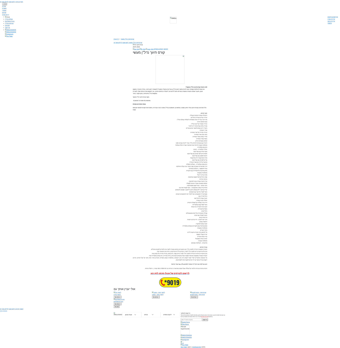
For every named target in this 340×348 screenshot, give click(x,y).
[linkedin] (8, 36)
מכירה (4, 6)
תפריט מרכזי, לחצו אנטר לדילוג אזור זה (11, 2)
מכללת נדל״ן (9, 19)
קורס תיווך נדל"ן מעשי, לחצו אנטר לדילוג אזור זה (128, 43)
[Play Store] (185, 324)
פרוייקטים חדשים (333, 17)
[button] (10, 17)
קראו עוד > (117, 297)
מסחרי (4, 10)
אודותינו (7, 25)
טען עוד (116, 307)
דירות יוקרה (5, 15)
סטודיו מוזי (184, 347)
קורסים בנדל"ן (9, 23)
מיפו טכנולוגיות (196, 347)
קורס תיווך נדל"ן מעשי (127, 39)
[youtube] (10, 32)
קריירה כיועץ (331, 21)
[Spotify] (182, 342)
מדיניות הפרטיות (204, 316)
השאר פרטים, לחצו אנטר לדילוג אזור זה (11, 309)
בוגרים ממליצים (9, 21)
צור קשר (7, 28)
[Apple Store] (185, 322)
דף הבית (116, 39)
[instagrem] (10, 30)
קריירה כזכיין (331, 19)
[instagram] (186, 335)
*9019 (330, 23)
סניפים (4, 13)
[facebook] (9, 34)
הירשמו (205, 320)
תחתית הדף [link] (3, 311)
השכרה (4, 8)
